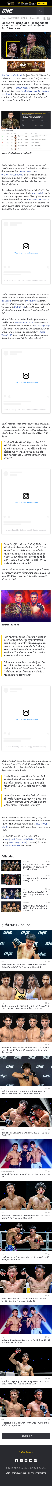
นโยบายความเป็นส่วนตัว (16, 1473)
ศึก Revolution (32, 301)
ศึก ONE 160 (19, 307)
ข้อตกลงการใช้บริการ (37, 1473)
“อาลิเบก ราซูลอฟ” (23, 88)
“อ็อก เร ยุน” (6, 301)
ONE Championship (17, 842)
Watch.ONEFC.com (13, 845)
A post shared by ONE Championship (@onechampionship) (26, 280)
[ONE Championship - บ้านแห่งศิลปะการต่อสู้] (7, 11)
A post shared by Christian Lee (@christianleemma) (26, 530)
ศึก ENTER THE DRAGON (39, 200)
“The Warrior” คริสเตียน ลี (11, 75)
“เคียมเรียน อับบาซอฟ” (24, 322)
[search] (40, 11)
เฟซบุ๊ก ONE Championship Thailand (20, 839)
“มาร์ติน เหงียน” (25, 172)
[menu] (48, 11)
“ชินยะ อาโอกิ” (38, 193)
